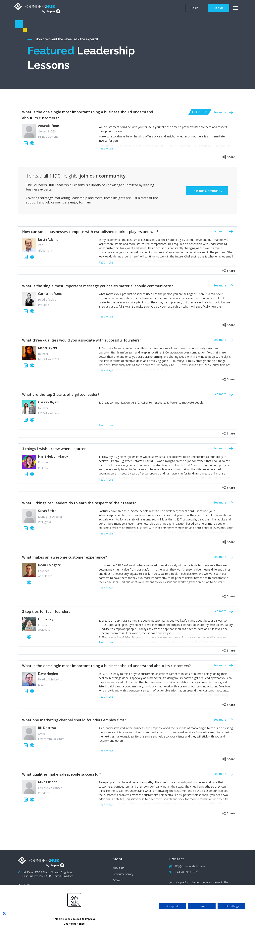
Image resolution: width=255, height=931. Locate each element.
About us (118, 868)
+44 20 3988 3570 (186, 872)
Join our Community (207, 191)
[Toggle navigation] (235, 8)
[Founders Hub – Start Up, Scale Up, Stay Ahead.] (37, 8)
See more (220, 112)
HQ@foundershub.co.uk (190, 866)
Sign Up (219, 7)
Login (194, 7)
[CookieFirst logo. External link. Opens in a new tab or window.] (4, 913)
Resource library (123, 874)
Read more (106, 149)
